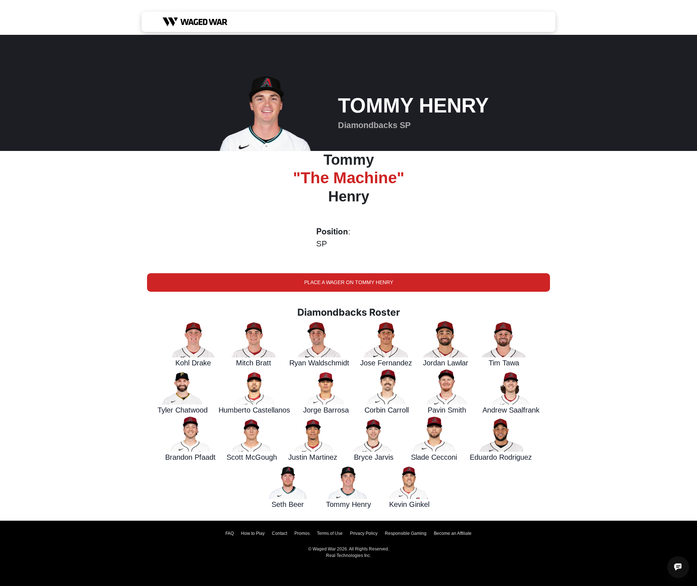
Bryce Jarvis (374, 457)
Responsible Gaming (406, 533)
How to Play (253, 533)
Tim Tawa (504, 363)
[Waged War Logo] (195, 22)
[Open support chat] (678, 567)
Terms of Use (330, 533)
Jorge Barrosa (326, 410)
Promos (302, 533)
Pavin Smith (447, 410)
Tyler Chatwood (183, 410)
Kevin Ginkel (409, 504)
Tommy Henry (348, 504)
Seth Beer (288, 504)
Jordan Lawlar (445, 363)
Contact (279, 533)
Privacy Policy (364, 533)
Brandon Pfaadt (190, 457)
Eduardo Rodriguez (501, 457)
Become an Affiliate (453, 533)
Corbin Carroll (386, 410)
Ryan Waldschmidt (319, 363)
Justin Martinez (312, 457)
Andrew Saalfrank (510, 410)
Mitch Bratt (253, 363)
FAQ (229, 533)
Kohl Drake (193, 363)
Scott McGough (252, 457)
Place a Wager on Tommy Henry (348, 282)
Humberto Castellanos (254, 410)
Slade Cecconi (434, 457)
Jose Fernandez (386, 363)
